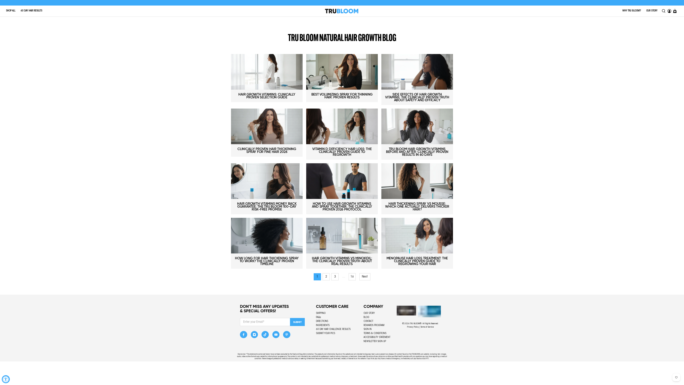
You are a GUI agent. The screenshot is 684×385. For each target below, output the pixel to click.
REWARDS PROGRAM (374, 325)
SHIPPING (321, 313)
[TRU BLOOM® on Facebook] (243, 335)
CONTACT (368, 321)
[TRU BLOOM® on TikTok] (265, 335)
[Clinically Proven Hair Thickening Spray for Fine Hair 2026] (267, 126)
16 (352, 276)
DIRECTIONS (322, 321)
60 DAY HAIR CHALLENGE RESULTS (333, 329)
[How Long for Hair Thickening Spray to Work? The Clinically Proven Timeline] (267, 235)
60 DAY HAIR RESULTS (31, 10)
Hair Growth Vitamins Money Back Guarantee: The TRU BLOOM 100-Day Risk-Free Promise (266, 206)
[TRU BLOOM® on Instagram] (254, 335)
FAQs (318, 317)
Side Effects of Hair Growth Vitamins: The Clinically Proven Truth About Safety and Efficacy (417, 97)
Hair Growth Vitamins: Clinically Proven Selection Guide (266, 95)
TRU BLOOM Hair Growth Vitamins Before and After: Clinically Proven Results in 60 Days (417, 152)
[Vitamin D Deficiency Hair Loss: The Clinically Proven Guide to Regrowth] (342, 126)
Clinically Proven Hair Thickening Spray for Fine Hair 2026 (266, 150)
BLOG (366, 317)
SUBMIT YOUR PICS (325, 333)
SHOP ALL (10, 10)
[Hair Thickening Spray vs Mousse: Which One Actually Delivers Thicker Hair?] (417, 181)
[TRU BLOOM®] (341, 11)
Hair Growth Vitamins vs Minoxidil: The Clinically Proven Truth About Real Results (342, 261)
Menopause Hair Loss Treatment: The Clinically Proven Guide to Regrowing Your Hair (417, 261)
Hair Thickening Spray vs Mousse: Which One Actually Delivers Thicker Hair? (417, 206)
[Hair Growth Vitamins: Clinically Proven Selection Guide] (267, 72)
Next (365, 276)
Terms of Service (427, 327)
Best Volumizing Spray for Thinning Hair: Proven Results (342, 95)
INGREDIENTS (323, 325)
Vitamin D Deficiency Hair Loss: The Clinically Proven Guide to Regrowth (342, 152)
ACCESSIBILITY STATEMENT (377, 337)
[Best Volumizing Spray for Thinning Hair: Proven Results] (342, 72)
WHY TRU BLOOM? (631, 10)
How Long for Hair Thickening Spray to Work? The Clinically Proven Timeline (267, 261)
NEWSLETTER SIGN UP (375, 341)
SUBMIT (297, 322)
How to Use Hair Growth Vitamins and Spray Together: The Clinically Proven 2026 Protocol (342, 206)
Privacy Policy (413, 327)
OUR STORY (651, 10)
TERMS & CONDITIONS (375, 333)
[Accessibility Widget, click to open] (6, 379)
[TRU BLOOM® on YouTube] (276, 335)
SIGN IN (368, 329)
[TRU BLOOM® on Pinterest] (286, 335)
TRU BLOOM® (415, 324)
